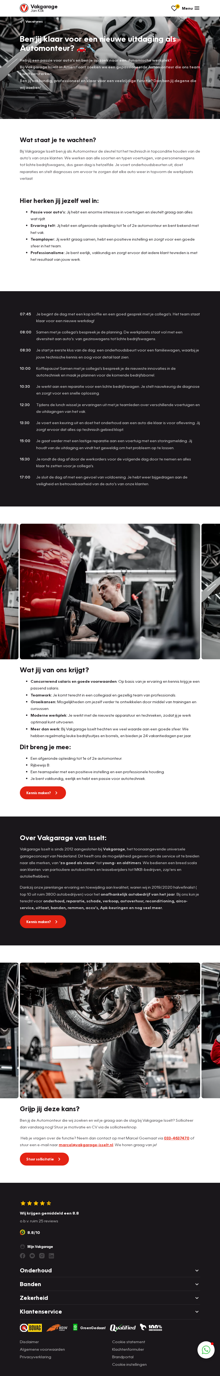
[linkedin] (51, 1255)
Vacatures (34, 21)
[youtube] (32, 1255)
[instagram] (42, 1255)
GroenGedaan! (93, 1328)
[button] (206, 1350)
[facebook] (22, 1255)
